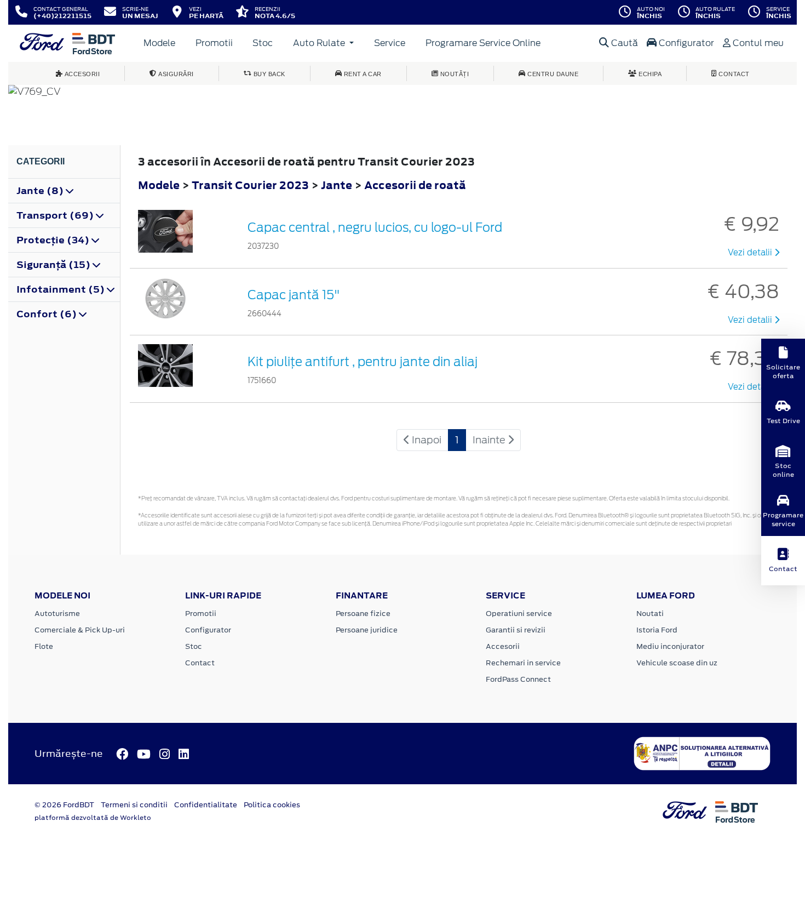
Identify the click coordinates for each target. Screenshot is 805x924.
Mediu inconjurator (670, 646)
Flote (43, 646)
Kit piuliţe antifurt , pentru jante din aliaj (363, 362)
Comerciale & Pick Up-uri (79, 630)
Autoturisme (57, 613)
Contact (200, 663)
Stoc (262, 43)
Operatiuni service (519, 613)
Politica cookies (272, 805)
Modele (159, 43)
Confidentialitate (205, 805)
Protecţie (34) (53, 240)
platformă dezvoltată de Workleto (92, 817)
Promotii (214, 43)
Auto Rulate (320, 43)
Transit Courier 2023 (250, 185)
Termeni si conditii (134, 805)
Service (389, 43)
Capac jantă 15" (294, 295)
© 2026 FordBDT (64, 805)
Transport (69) (56, 215)
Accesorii (503, 646)
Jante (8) (41, 190)
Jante (337, 185)
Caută (623, 43)
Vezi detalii (751, 253)
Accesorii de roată (415, 185)
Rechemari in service (523, 663)
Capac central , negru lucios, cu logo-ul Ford (375, 227)
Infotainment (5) (61, 289)
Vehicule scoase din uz (676, 663)
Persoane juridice (367, 630)
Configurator (685, 43)
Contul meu (757, 43)
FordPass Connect (518, 679)
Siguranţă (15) (54, 264)
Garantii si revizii (515, 630)
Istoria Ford (656, 630)
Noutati (650, 613)
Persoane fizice (363, 613)
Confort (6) (47, 314)
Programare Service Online (483, 43)
